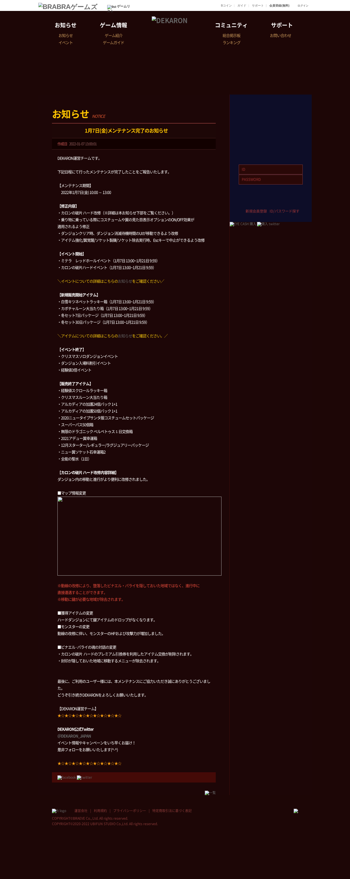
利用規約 (100, 810)
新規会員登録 (256, 211)
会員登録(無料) (279, 5)
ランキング (231, 43)
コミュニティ (231, 25)
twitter (262, 202)
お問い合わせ (280, 35)
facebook (246, 202)
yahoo (279, 202)
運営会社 (81, 810)
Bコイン (226, 5)
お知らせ (66, 25)
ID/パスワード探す (284, 211)
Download (271, 142)
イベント (66, 43)
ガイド (241, 5)
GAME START (271, 111)
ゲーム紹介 (113, 35)
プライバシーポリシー (129, 810)
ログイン (303, 5)
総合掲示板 (231, 35)
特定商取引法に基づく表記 (172, 810)
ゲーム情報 (113, 25)
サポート (258, 5)
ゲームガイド (113, 43)
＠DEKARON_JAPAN (74, 736)
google (295, 202)
